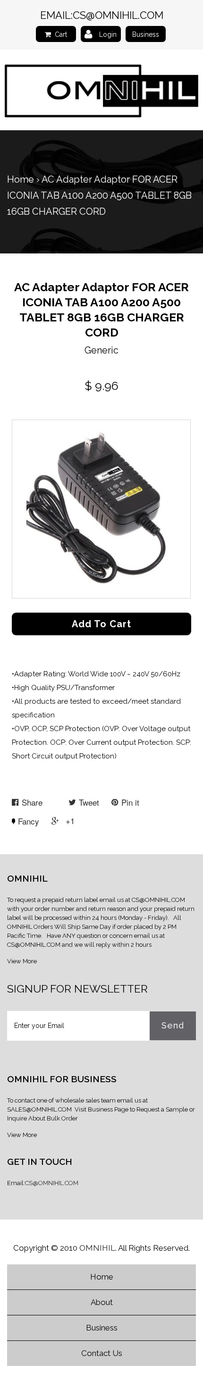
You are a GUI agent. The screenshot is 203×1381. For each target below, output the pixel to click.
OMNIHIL (97, 1248)
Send (172, 1025)
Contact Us (101, 1353)
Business (145, 34)
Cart (61, 34)
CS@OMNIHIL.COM (118, 15)
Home (20, 179)
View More (22, 961)
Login (108, 34)
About (102, 1302)
